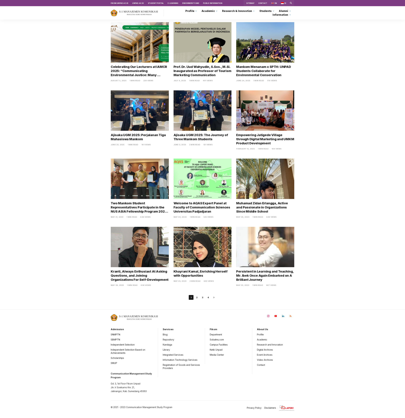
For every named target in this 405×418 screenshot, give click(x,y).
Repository (168, 339)
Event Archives (264, 354)
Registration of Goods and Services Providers (181, 366)
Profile (260, 334)
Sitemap (250, 3)
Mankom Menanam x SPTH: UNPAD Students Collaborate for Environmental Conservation (263, 71)
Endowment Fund (190, 3)
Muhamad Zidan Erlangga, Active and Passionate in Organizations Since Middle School (262, 207)
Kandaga (167, 344)
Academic (262, 339)
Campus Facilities (219, 344)
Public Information (212, 3)
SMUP (114, 363)
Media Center (217, 354)
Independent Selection (123, 344)
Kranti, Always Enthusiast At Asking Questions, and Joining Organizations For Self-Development (139, 276)
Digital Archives (265, 349)
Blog (165, 334)
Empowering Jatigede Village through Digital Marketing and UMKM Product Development (265, 139)
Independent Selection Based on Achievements (128, 351)
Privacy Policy (254, 408)
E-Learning (173, 3)
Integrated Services (173, 354)
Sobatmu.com (217, 339)
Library (166, 349)
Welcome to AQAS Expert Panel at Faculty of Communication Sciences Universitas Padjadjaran (202, 207)
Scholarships (117, 358)
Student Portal (156, 3)
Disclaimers (270, 408)
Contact (262, 3)
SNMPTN (115, 334)
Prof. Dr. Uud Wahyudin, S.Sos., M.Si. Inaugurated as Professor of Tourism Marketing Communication (203, 71)
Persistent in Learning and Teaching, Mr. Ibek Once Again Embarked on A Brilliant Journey (265, 276)
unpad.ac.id (138, 3)
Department (216, 334)
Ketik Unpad (216, 349)
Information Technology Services (180, 359)
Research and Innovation (270, 344)
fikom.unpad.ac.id (119, 3)
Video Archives (265, 359)
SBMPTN (115, 339)
